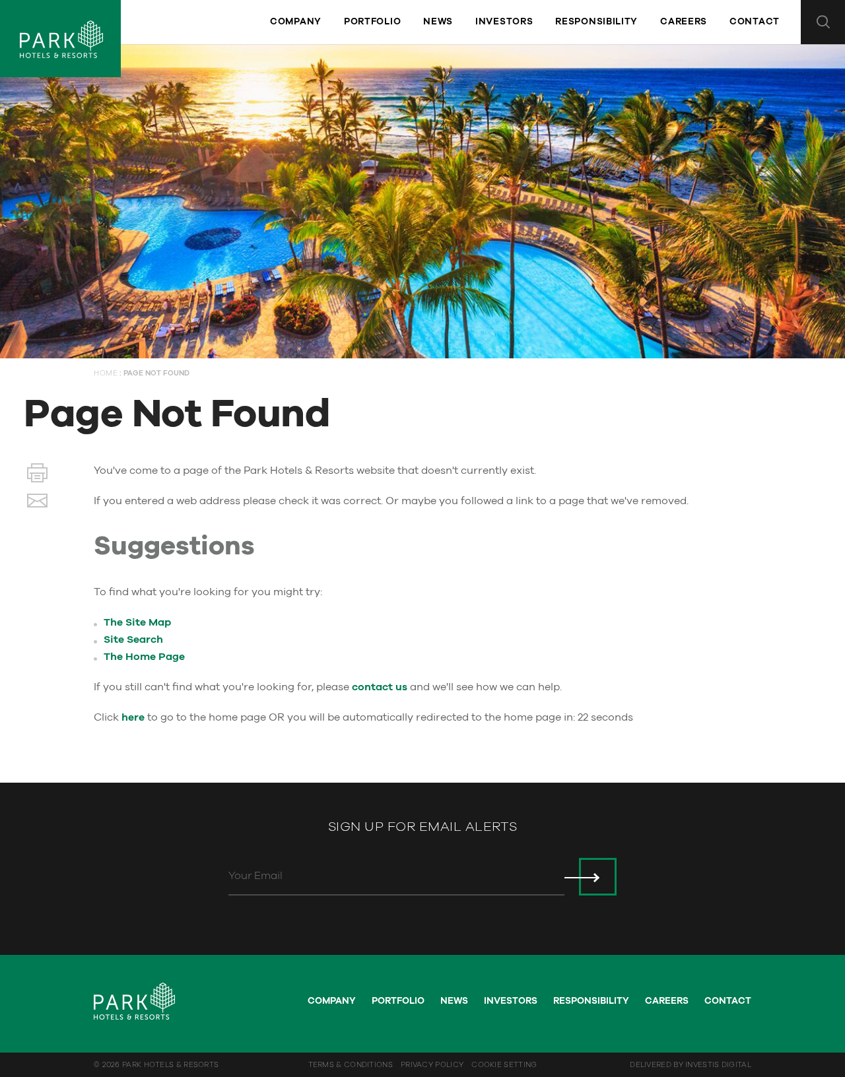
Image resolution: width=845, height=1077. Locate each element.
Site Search (133, 639)
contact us (379, 687)
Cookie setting (504, 1064)
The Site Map (137, 622)
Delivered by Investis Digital (690, 1064)
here (133, 717)
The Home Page (144, 656)
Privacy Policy (432, 1064)
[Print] (37, 476)
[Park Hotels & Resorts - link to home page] (60, 38)
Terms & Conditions (350, 1064)
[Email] (37, 503)
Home (106, 373)
